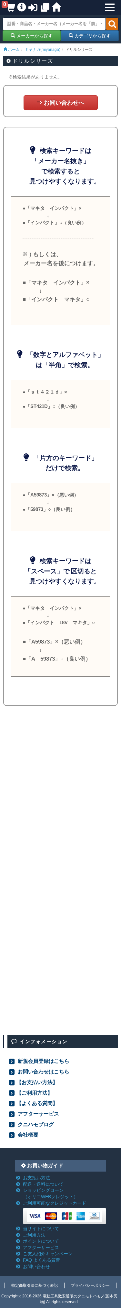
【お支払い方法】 (37, 1082)
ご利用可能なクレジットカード (54, 1203)
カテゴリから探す (92, 35)
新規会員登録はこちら (42, 1061)
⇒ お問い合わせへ (60, 102)
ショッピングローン (50, 1193)
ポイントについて (41, 1241)
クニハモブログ (35, 1124)
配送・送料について (43, 1184)
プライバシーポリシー (90, 1285)
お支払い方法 (36, 1177)
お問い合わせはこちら (42, 1071)
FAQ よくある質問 (41, 1260)
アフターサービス (37, 1114)
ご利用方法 (34, 1235)
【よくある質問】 (37, 1103)
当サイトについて (41, 1228)
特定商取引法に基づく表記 (34, 1285)
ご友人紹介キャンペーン (48, 1253)
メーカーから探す (34, 35)
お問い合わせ (36, 1266)
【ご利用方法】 (34, 1093)
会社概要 (27, 1134)
